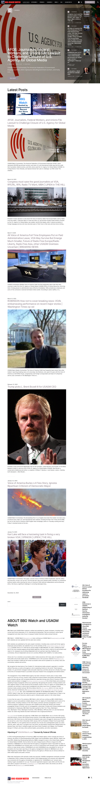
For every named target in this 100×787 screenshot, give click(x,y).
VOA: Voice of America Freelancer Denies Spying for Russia (86, 723)
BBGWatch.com (59, 658)
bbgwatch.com (28, 638)
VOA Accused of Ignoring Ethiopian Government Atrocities (86, 747)
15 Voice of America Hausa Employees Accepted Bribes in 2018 (87, 735)
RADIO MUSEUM (35, 777)
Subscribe (89, 2)
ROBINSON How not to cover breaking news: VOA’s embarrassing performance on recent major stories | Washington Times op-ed (75, 57)
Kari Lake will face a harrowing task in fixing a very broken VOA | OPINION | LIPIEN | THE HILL (34, 536)
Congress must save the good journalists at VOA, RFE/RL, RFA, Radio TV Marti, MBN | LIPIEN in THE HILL (75, 17)
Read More (13, 78)
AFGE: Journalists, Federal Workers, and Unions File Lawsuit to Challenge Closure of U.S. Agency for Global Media (34, 54)
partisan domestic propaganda (36, 681)
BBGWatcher (11, 64)
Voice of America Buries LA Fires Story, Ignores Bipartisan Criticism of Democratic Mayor (32, 484)
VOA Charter (44, 688)
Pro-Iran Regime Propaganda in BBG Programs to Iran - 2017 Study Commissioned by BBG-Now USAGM (86, 650)
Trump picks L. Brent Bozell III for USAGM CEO (74, 72)
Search (9, 601)
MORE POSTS (37, 597)
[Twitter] (81, 2)
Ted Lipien (10, 715)
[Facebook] (79, 2)
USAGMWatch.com (25, 732)
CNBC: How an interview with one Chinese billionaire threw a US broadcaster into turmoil (86, 667)
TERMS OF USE (48, 777)
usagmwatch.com (56, 638)
